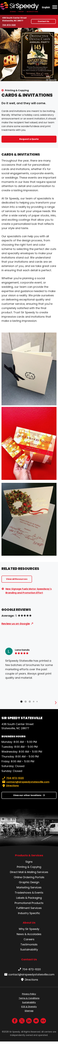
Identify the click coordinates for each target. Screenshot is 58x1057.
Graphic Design (29, 882)
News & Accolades (29, 934)
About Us (29, 922)
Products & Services (29, 855)
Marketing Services (29, 887)
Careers (29, 939)
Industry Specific (29, 913)
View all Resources (16, 579)
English (46, 7)
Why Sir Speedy (29, 929)
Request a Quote (29, 139)
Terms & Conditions (29, 998)
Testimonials (29, 944)
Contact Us (43, 21)
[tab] (21, 702)
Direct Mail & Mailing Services (29, 872)
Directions (12, 785)
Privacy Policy (29, 993)
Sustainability (29, 949)
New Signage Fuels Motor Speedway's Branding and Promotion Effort (29, 590)
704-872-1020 (9, 25)
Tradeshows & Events (29, 892)
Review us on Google (15, 623)
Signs (29, 862)
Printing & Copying (17, 90)
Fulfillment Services (29, 908)
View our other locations (27, 795)
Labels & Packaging (29, 898)
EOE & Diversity (29, 1006)
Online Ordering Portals (29, 877)
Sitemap (29, 1010)
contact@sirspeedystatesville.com (27, 782)
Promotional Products (29, 903)
